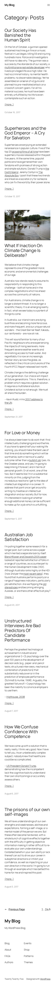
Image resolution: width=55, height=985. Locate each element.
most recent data (32, 573)
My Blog (10, 5)
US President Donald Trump (21, 766)
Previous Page (15, 909)
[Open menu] (48, 5)
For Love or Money (22, 432)
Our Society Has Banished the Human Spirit (20, 35)
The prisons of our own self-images (27, 812)
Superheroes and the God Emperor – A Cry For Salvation (25, 133)
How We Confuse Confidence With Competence (21, 731)
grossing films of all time (25, 151)
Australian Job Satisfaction (19, 537)
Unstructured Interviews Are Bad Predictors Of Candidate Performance (23, 630)
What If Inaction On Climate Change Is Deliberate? (23, 250)
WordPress (45, 978)
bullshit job (35, 460)
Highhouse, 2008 (15, 696)
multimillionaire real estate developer (25, 67)
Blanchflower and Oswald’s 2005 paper (25, 556)
